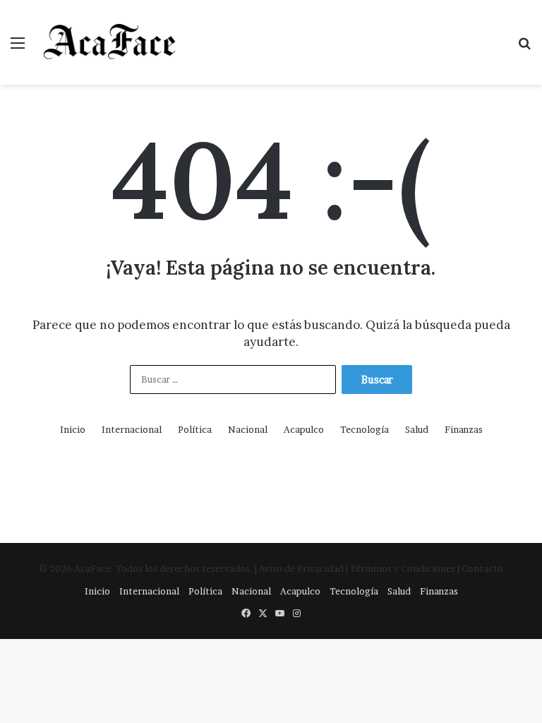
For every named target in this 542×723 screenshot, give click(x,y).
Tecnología (364, 429)
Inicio (72, 429)
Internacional (132, 429)
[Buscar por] (524, 48)
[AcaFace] (110, 42)
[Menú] (18, 48)
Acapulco (304, 429)
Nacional (247, 429)
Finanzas (464, 429)
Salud (416, 429)
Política (195, 429)
